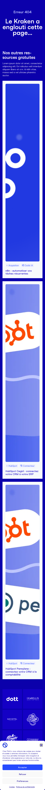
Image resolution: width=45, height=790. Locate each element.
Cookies (12, 787)
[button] (41, 745)
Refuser (22, 774)
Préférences (22, 781)
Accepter (22, 767)
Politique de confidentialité (25, 787)
